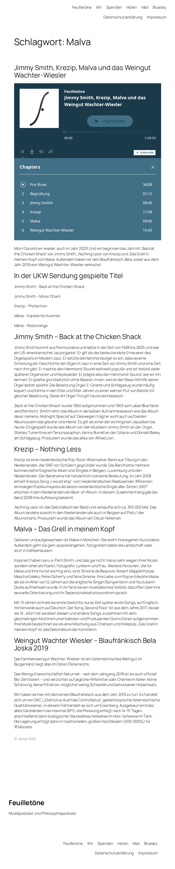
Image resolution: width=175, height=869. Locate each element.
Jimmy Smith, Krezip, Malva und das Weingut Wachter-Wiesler (82, 71)
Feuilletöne (26, 802)
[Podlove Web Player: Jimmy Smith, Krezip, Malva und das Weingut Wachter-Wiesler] (87, 161)
